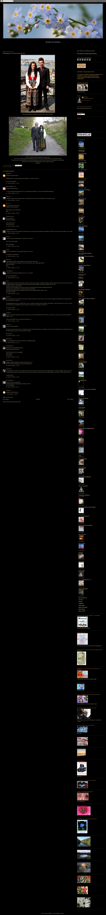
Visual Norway (82, 407)
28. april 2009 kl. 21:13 (12, 342)
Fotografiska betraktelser (84, 495)
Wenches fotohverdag (83, 398)
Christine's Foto (82, 274)
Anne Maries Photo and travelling (86, 256)
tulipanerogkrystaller (83, 588)
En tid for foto (82, 570)
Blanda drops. (82, 410)
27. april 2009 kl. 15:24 (12, 277)
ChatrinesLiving (9, 216)
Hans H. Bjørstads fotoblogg (85, 253)
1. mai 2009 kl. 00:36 (11, 394)
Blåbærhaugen (82, 316)
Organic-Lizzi (82, 180)
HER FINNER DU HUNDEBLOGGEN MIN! (86, 50)
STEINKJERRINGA (83, 362)
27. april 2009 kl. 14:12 (12, 267)
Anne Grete (8, 360)
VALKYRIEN (8, 271)
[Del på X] (18, 165)
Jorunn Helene (9, 345)
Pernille (7, 296)
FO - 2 (7, 203)
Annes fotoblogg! (82, 153)
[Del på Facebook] (20, 165)
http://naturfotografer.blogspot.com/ (84, 108)
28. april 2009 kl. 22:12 (12, 357)
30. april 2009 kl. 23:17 (12, 387)
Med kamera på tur (83, 597)
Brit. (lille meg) (9, 380)
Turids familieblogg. (83, 226)
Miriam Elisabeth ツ (10, 186)
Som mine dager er (83, 458)
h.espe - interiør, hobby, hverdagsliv (87, 298)
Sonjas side (81, 446)
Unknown (8, 173)
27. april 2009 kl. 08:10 (12, 200)
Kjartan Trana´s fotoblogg (84, 189)
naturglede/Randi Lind (10, 229)
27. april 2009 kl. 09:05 (12, 213)
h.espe (7, 236)
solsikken (81, 141)
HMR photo (81, 244)
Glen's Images (82, 543)
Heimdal (80, 207)
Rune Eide (8, 338)
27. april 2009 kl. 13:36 (12, 246)
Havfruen (8, 259)
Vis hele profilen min (86, 100)
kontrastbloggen (82, 467)
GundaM (8, 312)
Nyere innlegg (6, 399)
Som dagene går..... (83, 162)
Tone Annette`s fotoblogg (84, 289)
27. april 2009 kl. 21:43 (12, 309)
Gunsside (81, 599)
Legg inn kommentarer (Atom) (14, 401)
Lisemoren (8, 368)
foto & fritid (81, 235)
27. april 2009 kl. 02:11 (12, 193)
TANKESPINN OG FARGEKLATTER (86, 428)
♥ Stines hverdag (82, 325)
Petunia (80, 419)
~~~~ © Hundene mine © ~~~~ (85, 579)
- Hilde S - (81, 307)
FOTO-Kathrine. (82, 353)
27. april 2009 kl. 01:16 (12, 183)
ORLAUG (81, 437)
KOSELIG (81, 277)
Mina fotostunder (82, 198)
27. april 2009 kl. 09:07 (12, 226)
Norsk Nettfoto (82, 217)
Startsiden (38, 399)
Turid (7, 249)
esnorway (81, 552)
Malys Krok (81, 371)
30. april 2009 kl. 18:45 (12, 377)
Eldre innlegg (70, 399)
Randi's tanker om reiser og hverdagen (87, 389)
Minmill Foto (81, 561)
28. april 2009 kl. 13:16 (12, 335)
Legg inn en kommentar (8, 397)
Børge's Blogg (82, 334)
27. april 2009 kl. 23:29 (12, 321)
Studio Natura (82, 605)
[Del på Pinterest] (21, 165)
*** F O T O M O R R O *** (84, 516)
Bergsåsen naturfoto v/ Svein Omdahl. (87, 507)
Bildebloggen (82, 150)
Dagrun (7, 196)
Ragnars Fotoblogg (83, 607)
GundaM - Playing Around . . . (85, 265)
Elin (79, 498)
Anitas (80, 455)
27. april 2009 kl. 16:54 (12, 293)
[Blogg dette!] (17, 165)
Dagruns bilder (82, 611)
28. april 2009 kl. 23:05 (12, 365)
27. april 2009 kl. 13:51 (12, 256)
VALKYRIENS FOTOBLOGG (85, 476)
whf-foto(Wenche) (82, 380)
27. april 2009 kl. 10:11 (12, 233)
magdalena (81, 603)
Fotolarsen (81, 280)
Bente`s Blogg (82, 609)
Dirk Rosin (81, 171)
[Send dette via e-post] (15, 165)
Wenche (7, 324)
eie (6, 280)
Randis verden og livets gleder (85, 525)
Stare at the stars (82, 534)
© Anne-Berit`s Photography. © (53, 6)
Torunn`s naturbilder (83, 486)
